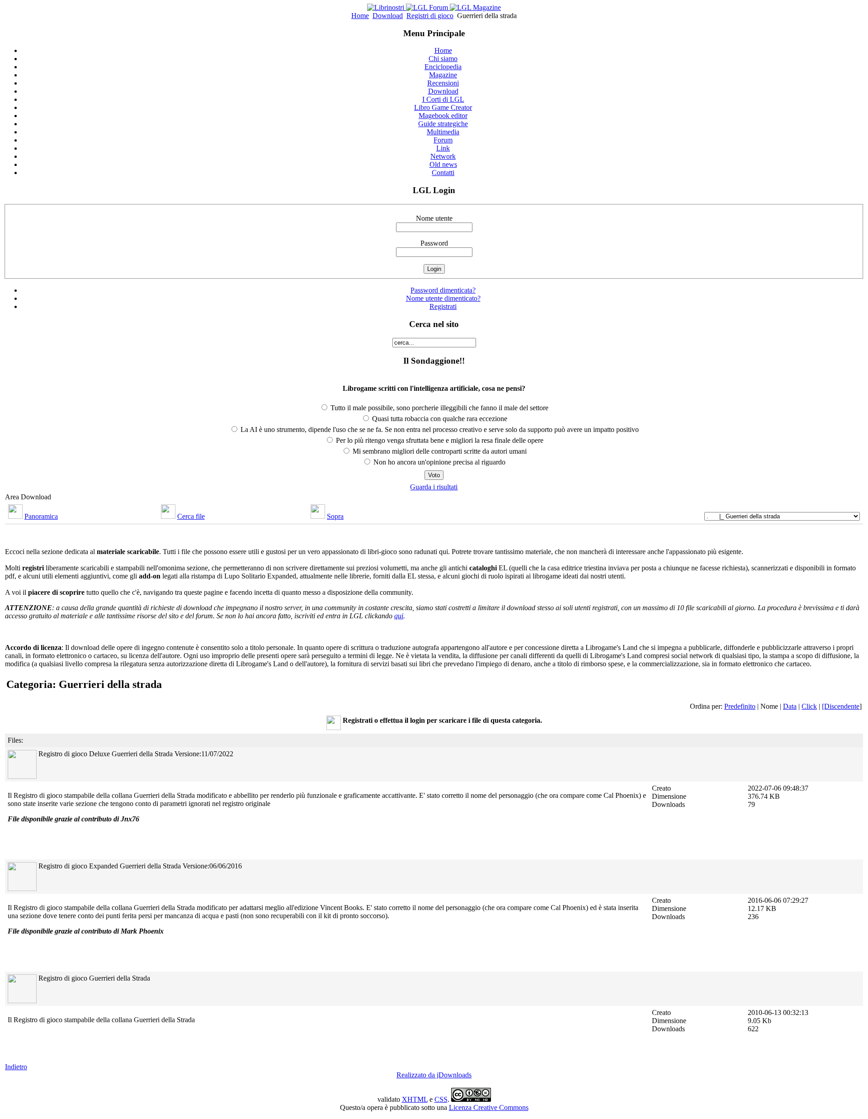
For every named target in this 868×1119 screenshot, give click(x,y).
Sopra (335, 516)
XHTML (415, 1099)
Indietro (16, 1067)
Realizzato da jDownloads (434, 1075)
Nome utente (434, 218)
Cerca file (191, 516)
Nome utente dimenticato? (443, 298)
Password (434, 243)
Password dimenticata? (443, 290)
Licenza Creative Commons (488, 1107)
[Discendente (840, 706)
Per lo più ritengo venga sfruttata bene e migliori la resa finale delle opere (438, 440)
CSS (441, 1099)
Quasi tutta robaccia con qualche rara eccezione (438, 418)
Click (809, 706)
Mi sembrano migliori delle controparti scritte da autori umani (439, 451)
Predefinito (739, 706)
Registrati (443, 306)
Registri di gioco (429, 15)
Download (388, 15)
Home (360, 15)
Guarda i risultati (434, 487)
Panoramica (41, 516)
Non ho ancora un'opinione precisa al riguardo (438, 462)
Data (790, 706)
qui (398, 616)
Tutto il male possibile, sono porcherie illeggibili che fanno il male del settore (438, 408)
